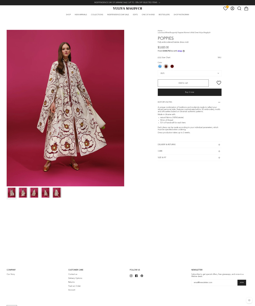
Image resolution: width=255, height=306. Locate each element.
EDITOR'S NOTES (165, 102)
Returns (71, 282)
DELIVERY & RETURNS (167, 145)
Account (71, 290)
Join (242, 282)
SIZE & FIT (162, 158)
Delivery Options (75, 278)
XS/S (162, 73)
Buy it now (189, 92)
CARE (160, 151)
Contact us (72, 274)
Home (160, 31)
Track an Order (74, 286)
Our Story (11, 274)
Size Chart (166, 57)
